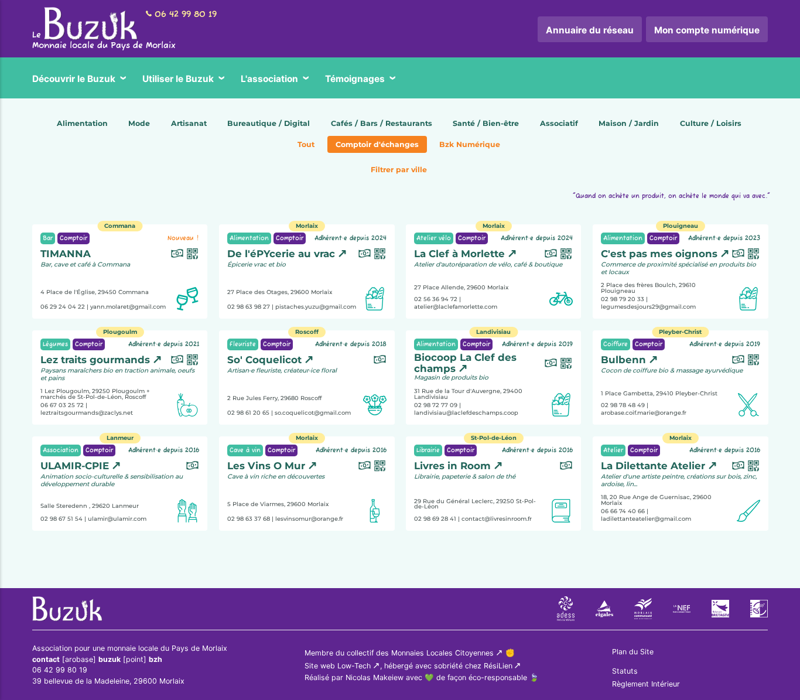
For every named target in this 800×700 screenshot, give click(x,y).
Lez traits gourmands (95, 360)
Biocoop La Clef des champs (465, 362)
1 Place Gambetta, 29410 (659, 393)
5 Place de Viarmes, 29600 (278, 504)
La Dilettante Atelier (653, 466)
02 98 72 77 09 (435, 404)
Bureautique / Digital (268, 123)
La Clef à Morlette (459, 253)
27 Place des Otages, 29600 (279, 292)
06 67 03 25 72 (62, 404)
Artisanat (189, 123)
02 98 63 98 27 (248, 306)
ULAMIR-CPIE (74, 466)
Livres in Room (452, 466)
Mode (139, 123)
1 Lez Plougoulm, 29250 (92, 391)
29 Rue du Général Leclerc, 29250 (475, 503)
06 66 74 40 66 (623, 510)
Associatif (559, 123)
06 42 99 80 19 (186, 14)
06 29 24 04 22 (62, 306)
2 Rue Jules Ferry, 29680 (274, 398)
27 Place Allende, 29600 (461, 287)
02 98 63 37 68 (248, 518)
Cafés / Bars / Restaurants (381, 123)
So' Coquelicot (264, 360)
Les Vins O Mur (266, 466)
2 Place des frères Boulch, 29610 (648, 288)
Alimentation (82, 123)
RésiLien (498, 665)
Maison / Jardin (629, 123)
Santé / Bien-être (486, 123)
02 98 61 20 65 (248, 412)
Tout (306, 144)
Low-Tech (354, 665)
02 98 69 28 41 (435, 518)
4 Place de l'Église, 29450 (94, 292)
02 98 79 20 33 (622, 299)
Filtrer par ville (399, 169)
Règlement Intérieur (646, 683)
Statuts (625, 671)
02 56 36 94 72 (435, 299)
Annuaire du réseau (590, 30)
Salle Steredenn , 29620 (89, 506)
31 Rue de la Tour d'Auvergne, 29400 (468, 394)
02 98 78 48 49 (623, 404)
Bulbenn (623, 360)
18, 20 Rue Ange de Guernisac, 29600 (656, 500)
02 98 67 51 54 (61, 518)
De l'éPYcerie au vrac (281, 253)
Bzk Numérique (469, 144)
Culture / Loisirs (710, 123)
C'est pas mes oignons (659, 253)
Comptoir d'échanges (377, 144)
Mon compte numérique (707, 30)
